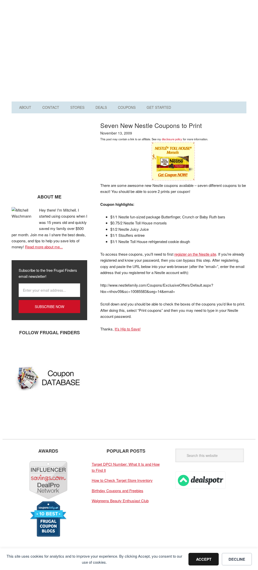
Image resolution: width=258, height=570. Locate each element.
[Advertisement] (175, 52)
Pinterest (48, 349)
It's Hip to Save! (128, 328)
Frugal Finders (42, 28)
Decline (237, 559)
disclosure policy (172, 139)
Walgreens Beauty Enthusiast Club (120, 500)
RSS (63, 349)
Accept (203, 559)
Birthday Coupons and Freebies (117, 490)
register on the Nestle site (195, 254)
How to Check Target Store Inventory (122, 480)
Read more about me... (44, 246)
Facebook (18, 349)
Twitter (33, 349)
